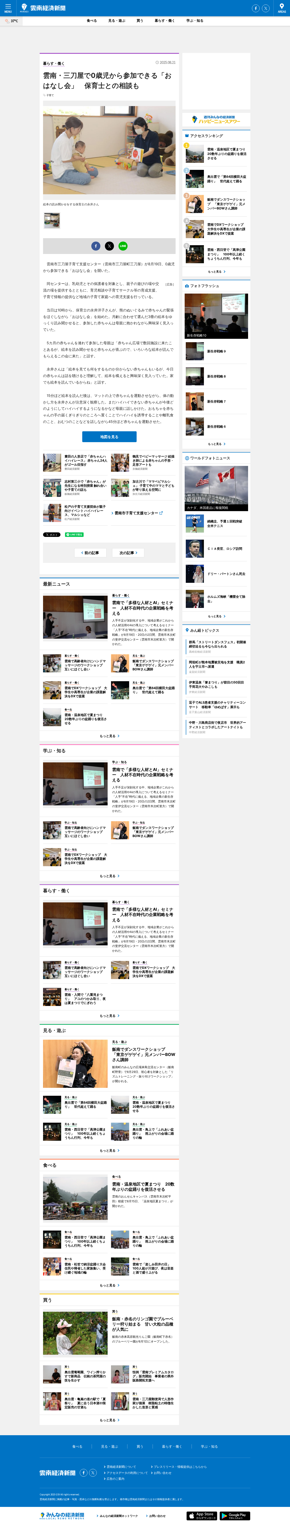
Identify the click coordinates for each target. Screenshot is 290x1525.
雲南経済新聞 (42, 7)
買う (140, 20)
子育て (50, 95)
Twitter (266, 8)
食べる (92, 20)
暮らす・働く (165, 20)
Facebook (256, 8)
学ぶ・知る (194, 20)
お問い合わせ (163, 1473)
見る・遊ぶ (116, 20)
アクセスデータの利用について (127, 1473)
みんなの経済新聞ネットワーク (62, 1516)
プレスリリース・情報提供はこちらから (180, 1466)
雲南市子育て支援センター (136, 513)
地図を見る (109, 436)
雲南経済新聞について (121, 1466)
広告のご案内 (115, 1478)
